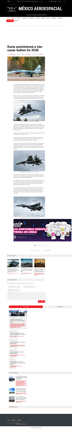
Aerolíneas (24, 18)
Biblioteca (17, 20)
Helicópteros (12, 326)
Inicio (8, 18)
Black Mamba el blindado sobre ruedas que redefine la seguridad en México (26, 1)
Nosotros (19, 420)
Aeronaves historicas (17, 323)
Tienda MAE (10, 20)
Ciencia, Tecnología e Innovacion (15, 336)
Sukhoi (38, 250)
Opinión (43, 18)
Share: (35, 245)
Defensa (19, 18)
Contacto (13, 420)
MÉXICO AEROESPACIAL (40, 8)
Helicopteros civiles (18, 326)
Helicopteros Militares (13, 327)
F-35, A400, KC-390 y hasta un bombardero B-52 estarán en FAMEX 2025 (17, 321)
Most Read (25, 306)
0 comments (41, 54)
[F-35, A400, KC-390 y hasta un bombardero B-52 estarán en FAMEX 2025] (18, 313)
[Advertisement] (36, 35)
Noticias (13, 18)
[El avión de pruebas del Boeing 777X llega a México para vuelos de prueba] (12, 399)
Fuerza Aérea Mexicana (21, 325)
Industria (38, 18)
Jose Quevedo (28, 54)
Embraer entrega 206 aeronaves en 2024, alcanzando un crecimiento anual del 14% (17, 363)
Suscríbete (60, 18)
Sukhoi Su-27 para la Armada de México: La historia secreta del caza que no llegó (40, 270)
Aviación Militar (12, 54)
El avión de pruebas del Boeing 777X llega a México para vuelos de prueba (21, 398)
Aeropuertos (31, 18)
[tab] (26, 307)
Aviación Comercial (16, 324)
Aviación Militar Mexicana (14, 325)
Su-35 (34, 250)
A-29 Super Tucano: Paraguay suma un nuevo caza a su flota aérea (27, 270)
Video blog (53, 18)
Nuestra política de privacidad (36, 427)
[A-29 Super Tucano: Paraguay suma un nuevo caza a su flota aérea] (27, 263)
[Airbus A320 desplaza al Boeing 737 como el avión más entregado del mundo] (12, 391)
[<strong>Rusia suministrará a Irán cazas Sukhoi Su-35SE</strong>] (26, 69)
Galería (48, 18)
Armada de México (37, 273)
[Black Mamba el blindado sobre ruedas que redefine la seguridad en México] (13, 263)
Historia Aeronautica (13, 355)
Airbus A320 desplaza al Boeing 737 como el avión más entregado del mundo (21, 390)
